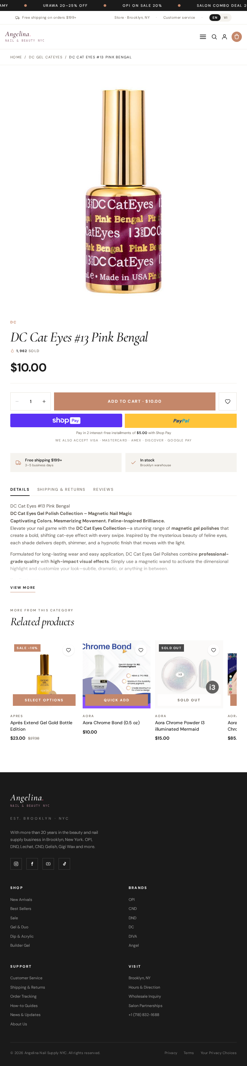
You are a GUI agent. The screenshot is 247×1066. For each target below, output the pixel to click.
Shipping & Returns (61, 489)
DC (13, 322)
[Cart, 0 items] (237, 37)
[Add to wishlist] (228, 401)
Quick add (117, 700)
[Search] (214, 37)
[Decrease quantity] (17, 401)
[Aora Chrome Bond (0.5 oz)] (117, 674)
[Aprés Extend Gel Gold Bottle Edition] (44, 674)
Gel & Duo (19, 927)
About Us (18, 1024)
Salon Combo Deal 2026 (206, 5)
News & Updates (25, 1014)
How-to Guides (24, 1005)
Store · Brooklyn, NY (132, 17)
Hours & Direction (144, 987)
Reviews (103, 489)
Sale (14, 918)
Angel (134, 945)
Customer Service (26, 978)
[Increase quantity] (44, 401)
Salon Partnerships (145, 1005)
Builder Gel (20, 945)
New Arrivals (21, 899)
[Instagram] (16, 864)
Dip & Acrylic (22, 936)
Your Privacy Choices (219, 1053)
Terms (189, 1053)
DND (132, 918)
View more (22, 587)
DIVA (133, 936)
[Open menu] (203, 37)
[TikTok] (64, 864)
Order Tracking (23, 996)
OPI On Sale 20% (122, 5)
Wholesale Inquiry (145, 996)
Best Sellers (20, 908)
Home (16, 57)
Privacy (171, 1053)
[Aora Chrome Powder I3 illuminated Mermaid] (189, 674)
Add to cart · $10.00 (134, 401)
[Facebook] (32, 864)
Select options (44, 700)
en (215, 17)
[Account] (224, 37)
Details (20, 489)
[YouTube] (48, 864)
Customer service (179, 17)
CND (133, 908)
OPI (132, 899)
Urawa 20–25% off (46, 5)
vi (226, 17)
